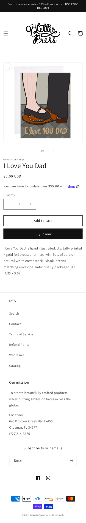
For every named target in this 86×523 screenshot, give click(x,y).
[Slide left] (33, 151)
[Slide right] (53, 151)
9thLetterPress (37, 515)
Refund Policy (19, 345)
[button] (6, 33)
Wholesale (17, 355)
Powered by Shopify (54, 515)
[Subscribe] (72, 460)
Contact (15, 324)
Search (14, 313)
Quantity (9, 195)
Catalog (15, 366)
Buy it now (43, 234)
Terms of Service (21, 334)
